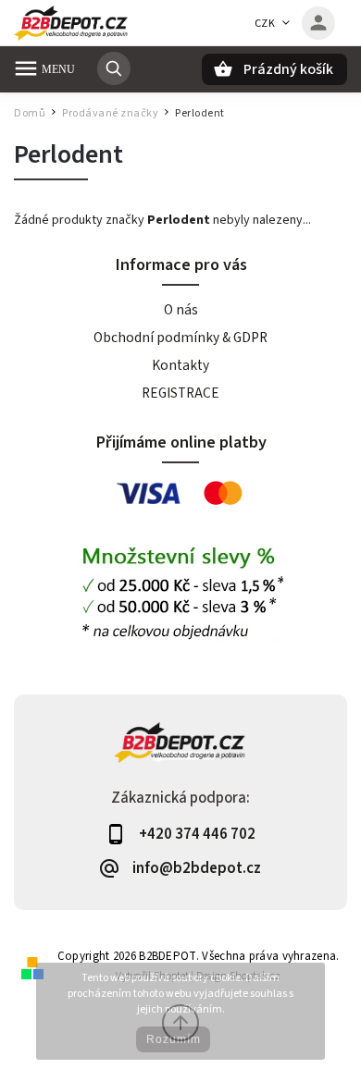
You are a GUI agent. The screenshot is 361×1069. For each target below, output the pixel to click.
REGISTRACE (180, 393)
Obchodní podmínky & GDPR (180, 337)
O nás (181, 310)
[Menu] (26, 68)
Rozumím (173, 1039)
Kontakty (180, 365)
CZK (265, 23)
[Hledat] (114, 68)
